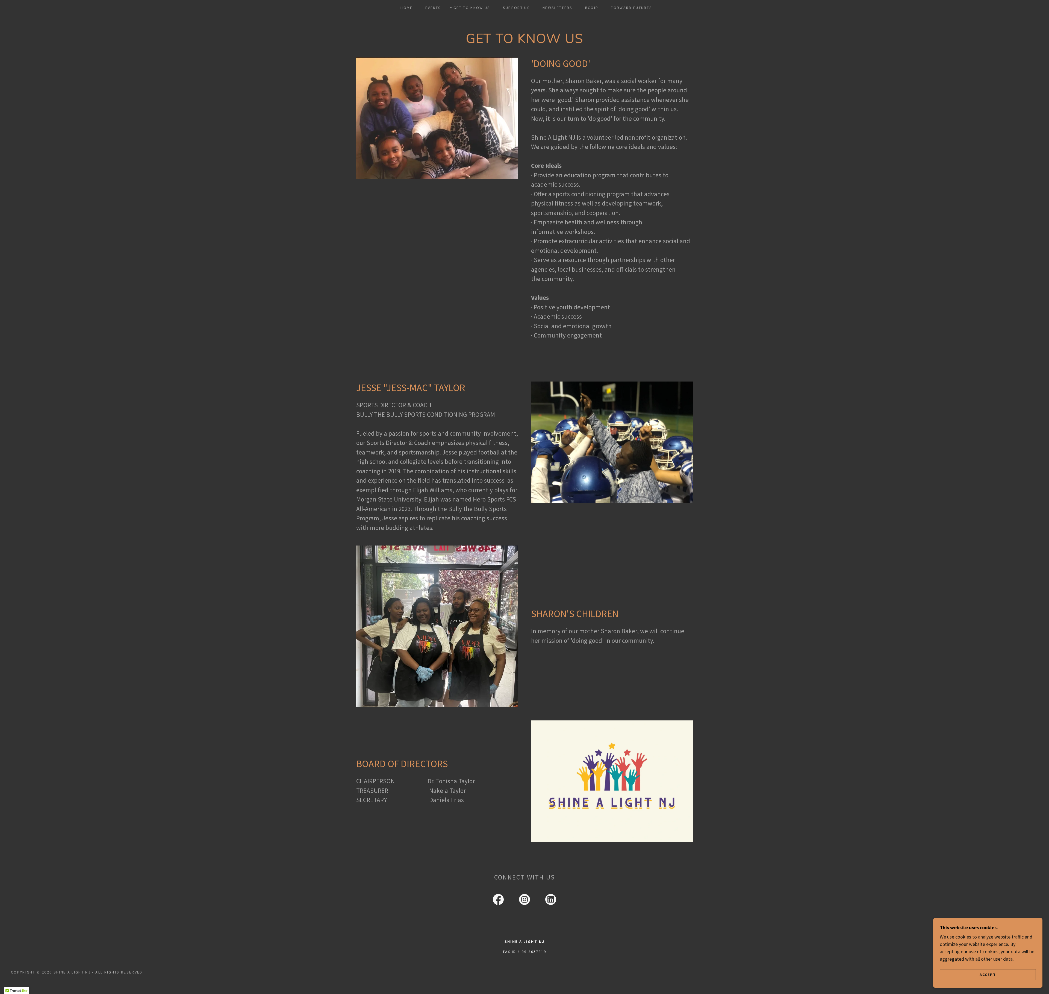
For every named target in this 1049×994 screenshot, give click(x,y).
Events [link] (433, 7)
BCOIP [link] (592, 7)
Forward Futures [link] (631, 7)
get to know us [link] (471, 7)
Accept (988, 974)
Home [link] (406, 7)
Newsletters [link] (558, 7)
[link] (498, 900)
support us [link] (516, 7)
